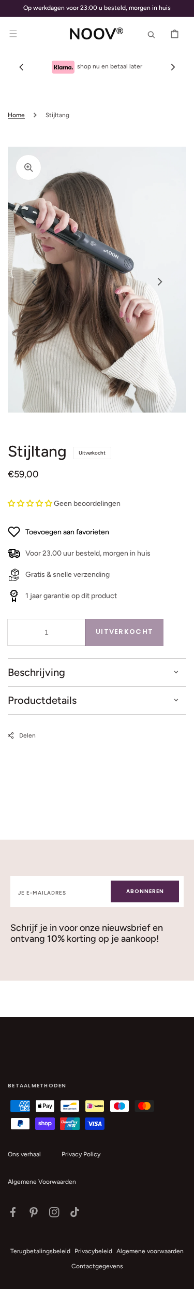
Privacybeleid (93, 1251)
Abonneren (145, 891)
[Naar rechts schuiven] (172, 66)
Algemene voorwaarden (150, 1251)
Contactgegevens (97, 1266)
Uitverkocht (124, 631)
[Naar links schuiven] (21, 66)
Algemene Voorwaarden (42, 1181)
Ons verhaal (24, 1154)
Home (16, 115)
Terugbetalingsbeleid (40, 1251)
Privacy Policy (81, 1154)
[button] (13, 33)
